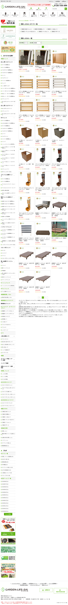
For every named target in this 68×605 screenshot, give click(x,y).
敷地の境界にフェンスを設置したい (8, 434)
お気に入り (38, 9)
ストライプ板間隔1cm (6, 80)
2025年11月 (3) (5, 505)
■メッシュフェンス (5, 282)
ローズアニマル (5, 352)
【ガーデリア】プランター (7, 402)
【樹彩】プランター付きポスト (8, 419)
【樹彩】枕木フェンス (6, 411)
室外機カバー (4, 319)
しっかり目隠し (5, 373)
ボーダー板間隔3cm (6, 67)
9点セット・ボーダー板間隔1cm (8, 93)
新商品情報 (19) (5, 461)
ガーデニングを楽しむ (6, 442)
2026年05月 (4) (5, 489)
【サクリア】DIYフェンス (7, 385)
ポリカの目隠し (5, 379)
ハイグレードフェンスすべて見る (8, 244)
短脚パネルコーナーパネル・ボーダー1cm (8, 210)
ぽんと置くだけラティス (15, 15)
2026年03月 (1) (5, 494)
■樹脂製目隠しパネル (6, 294)
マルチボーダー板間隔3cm (7, 72)
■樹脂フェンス (4, 58)
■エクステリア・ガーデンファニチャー (8, 307)
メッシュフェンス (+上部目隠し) (8, 144)
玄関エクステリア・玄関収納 (7, 367)
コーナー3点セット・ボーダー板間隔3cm (8, 151)
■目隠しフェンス (5, 370)
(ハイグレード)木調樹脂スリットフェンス (8, 234)
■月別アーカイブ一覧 (6, 478)
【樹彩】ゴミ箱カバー (52, 29)
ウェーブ (3, 83)
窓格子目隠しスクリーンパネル (62, 15)
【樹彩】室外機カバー (6, 414)
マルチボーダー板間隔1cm (7, 69)
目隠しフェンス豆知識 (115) (7, 456)
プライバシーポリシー (35, 585)
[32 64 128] (26, 42)
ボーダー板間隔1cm (6, 64)
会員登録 (58, 1)
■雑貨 (2, 355)
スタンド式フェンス (5, 247)
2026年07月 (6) (5, 484)
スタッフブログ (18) (6, 475)
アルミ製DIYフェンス (6, 291)
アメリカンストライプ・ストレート (8, 185)
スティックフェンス (6, 279)
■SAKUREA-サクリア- (6, 382)
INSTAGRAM (60, 592)
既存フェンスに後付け (43, 15)
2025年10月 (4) (5, 508)
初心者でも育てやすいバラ (7, 341)
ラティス (3, 255)
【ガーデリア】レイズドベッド (8, 405)
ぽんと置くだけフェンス (5, 15)
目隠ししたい (4, 431)
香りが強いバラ (5, 347)
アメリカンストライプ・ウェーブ (8, 187)
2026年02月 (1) (5, 497)
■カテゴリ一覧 (4, 453)
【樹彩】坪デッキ (5, 425)
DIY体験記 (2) (4, 464)
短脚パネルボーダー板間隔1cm (8, 201)
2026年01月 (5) (5, 500)
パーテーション (5, 440)
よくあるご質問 (43, 583)
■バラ (2, 333)
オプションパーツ (5, 98)
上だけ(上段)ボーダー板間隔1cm (8, 123)
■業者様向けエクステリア (7, 300)
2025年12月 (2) (5, 503)
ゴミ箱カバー (4, 321)
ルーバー (3, 75)
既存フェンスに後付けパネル (7, 197)
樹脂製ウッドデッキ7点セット (8, 310)
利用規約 (24, 583)
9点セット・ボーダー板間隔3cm (8, 96)
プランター (4, 327)
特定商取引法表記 (24, 585)
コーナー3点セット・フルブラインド (8, 162)
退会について (45, 585)
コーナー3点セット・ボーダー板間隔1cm (8, 147)
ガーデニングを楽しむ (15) (7, 467)
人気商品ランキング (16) (7, 472)
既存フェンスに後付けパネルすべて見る (8, 223)
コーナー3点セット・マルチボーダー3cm (8, 158)
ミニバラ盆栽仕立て (6, 349)
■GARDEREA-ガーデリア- (7, 400)
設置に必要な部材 (5, 190)
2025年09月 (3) (5, 511)
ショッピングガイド (16, 583)
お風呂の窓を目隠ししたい (7, 437)
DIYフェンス (24, 15)
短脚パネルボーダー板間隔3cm (8, 203)
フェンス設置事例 (52, 583)
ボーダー (3, 250)
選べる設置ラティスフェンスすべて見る (8, 274)
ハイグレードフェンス (6, 226)
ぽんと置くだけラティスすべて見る (8, 114)
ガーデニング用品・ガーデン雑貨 (7, 359)
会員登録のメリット (33, 583)
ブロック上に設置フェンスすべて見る (8, 194)
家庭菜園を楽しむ (5, 445)
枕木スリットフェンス (6, 277)
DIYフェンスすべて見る (6, 171)
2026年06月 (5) (5, 486)
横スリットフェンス (6, 267)
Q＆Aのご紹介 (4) (5, 459)
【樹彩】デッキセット (6, 422)
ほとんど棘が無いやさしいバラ (8, 344)
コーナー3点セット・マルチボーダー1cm (8, 155)
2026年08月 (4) (5, 481)
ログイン (51, 1)
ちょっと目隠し (5, 376)
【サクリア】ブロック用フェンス (8, 394)
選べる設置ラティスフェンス (7, 262)
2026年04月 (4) (5, 492)
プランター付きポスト (6, 324)
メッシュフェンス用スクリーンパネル (8, 220)
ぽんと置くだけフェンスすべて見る (8, 102)
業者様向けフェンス (5, 303)
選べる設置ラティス (52, 15)
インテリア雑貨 (4, 363)
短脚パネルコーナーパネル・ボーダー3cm (8, 213)
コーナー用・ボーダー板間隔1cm (8, 88)
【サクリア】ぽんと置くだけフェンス (8, 388)
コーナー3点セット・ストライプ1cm (8, 166)
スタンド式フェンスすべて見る (8, 258)
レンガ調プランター (6, 85)
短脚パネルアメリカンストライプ (8, 206)
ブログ (5, 450)
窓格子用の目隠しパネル (7, 297)
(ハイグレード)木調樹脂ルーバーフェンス (8, 230)
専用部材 (3, 270)
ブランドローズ (5, 339)
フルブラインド (5, 77)
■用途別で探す (4, 428)
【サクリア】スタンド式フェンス (8, 397)
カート (46, 9)
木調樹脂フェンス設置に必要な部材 (8, 241)
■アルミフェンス (5, 288)
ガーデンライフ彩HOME (24, 20)
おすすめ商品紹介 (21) (6, 470)
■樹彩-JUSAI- (4, 408)
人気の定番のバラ (5, 336)
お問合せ (64, 1)
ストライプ (4, 253)
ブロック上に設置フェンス (34, 15)
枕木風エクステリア (6, 316)
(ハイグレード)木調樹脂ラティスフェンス (8, 238)
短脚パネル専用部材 (6, 216)
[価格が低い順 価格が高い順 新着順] (37, 42)
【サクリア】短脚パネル (7, 391)
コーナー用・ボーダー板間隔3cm (8, 91)
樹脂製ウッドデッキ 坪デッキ (8, 313)
